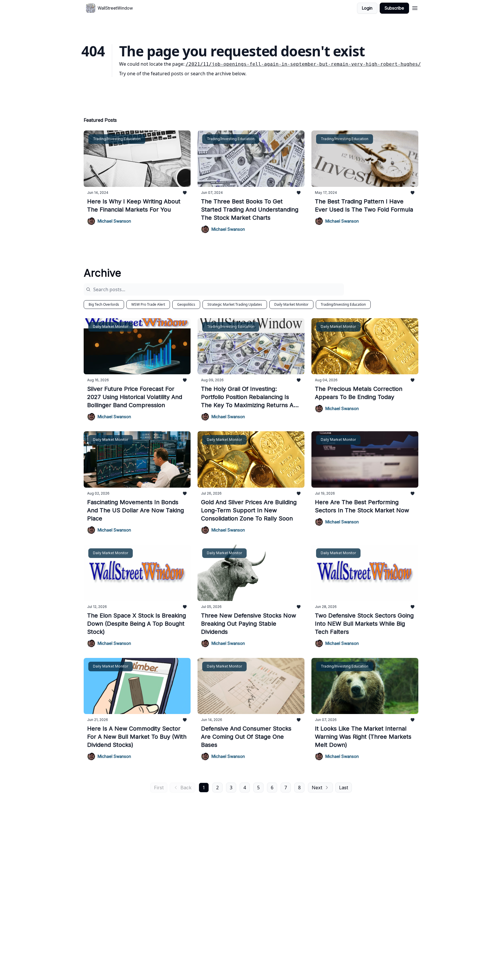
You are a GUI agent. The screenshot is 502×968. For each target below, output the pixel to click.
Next (317, 787)
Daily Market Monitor (291, 304)
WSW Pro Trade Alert (148, 304)
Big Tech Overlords (104, 304)
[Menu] (414, 7)
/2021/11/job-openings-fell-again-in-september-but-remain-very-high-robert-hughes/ (303, 64)
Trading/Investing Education (343, 304)
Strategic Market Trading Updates (234, 304)
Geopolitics (186, 304)
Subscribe (394, 8)
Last (343, 787)
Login (367, 8)
